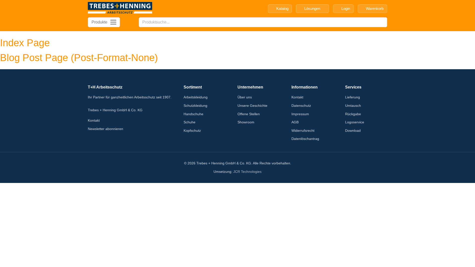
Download (353, 131)
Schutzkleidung (195, 106)
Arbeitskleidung (196, 97)
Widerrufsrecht (302, 131)
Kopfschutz (192, 131)
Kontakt (94, 120)
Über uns (245, 97)
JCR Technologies (247, 172)
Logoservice (354, 122)
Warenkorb (374, 8)
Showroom (246, 122)
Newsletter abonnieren (105, 129)
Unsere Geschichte (252, 106)
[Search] (382, 22)
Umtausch (353, 106)
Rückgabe (353, 114)
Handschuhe (193, 114)
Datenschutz (301, 106)
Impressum (300, 114)
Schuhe (189, 122)
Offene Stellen (249, 114)
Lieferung (352, 97)
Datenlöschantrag (305, 139)
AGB (295, 122)
